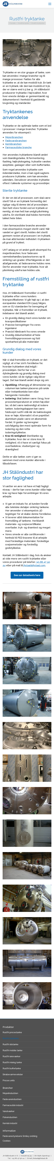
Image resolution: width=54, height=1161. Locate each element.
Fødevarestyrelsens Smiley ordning (20, 1136)
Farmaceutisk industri (13, 1105)
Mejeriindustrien (10, 1093)
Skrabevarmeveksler (13, 1074)
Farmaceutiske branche (18, 147)
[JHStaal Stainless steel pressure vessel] (27, 735)
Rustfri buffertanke (12, 1068)
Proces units (9, 1080)
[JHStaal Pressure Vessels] (27, 865)
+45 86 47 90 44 (18, 1158)
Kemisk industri (10, 1123)
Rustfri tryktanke (11, 1038)
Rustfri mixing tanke (12, 1062)
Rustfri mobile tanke (12, 1050)
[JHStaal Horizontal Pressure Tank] (27, 963)
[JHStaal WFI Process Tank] (27, 703)
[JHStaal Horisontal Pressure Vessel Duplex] (27, 605)
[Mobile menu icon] (49, 3)
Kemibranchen (13, 144)
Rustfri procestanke (12, 1032)
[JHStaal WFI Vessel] (27, 638)
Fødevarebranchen (16, 140)
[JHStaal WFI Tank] (27, 670)
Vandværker (8, 1111)
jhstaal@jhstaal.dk (40, 1158)
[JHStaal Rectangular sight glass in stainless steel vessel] (27, 768)
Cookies (6, 1141)
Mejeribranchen (14, 137)
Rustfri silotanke (10, 1044)
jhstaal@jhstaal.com (34, 565)
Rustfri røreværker (11, 1056)
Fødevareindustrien (12, 1099)
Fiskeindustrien (10, 1117)
